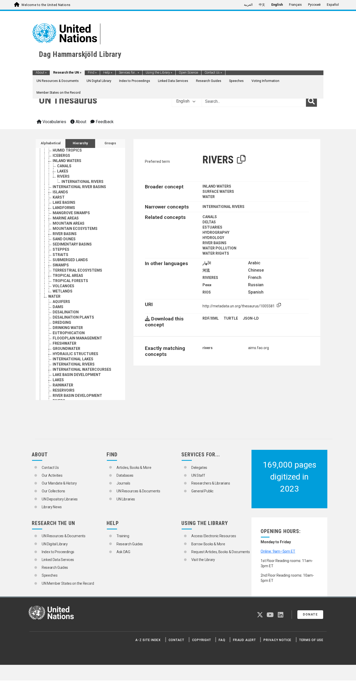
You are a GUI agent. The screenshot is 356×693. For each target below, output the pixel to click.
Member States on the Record (58, 92)
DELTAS (209, 222)
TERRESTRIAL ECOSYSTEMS (77, 270)
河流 (206, 270)
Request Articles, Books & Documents (220, 552)
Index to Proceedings (134, 81)
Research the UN (67, 72)
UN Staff (198, 475)
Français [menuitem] (295, 5)
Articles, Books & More (133, 467)
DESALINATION (66, 312)
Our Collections (53, 491)
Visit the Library (203, 560)
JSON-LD (251, 318)
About (41, 72)
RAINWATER (63, 385)
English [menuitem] (277, 5)
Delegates (199, 467)
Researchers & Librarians (210, 483)
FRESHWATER (64, 343)
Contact (176, 640)
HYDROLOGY (213, 238)
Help (107, 72)
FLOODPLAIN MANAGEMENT (77, 338)
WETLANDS (62, 291)
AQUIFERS (61, 302)
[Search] (311, 101)
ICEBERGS (61, 155)
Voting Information (265, 81)
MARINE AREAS (66, 218)
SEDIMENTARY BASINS (72, 244)
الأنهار (206, 263)
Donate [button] (310, 614)
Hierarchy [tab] (80, 143)
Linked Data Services (173, 81)
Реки (206, 285)
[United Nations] (65, 33)
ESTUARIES (212, 227)
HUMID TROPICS (67, 150)
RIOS (206, 292)
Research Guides (208, 81)
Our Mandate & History (59, 483)
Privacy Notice (277, 640)
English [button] (183, 101)
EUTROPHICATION (69, 333)
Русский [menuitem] (314, 5)
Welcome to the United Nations (45, 5)
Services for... (129, 72)
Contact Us (213, 72)
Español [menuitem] (333, 5)
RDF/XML (210, 318)
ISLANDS (60, 192)
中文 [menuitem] (262, 5)
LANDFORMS (64, 208)
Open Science (188, 72)
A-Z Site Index (148, 640)
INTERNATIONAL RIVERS (82, 182)
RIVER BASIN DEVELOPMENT (77, 395)
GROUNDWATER (66, 349)
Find (92, 72)
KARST (59, 197)
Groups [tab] (110, 143)
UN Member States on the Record (68, 583)
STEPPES (61, 249)
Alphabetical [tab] (51, 143)
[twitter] (260, 616)
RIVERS (63, 176)
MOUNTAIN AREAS (68, 223)
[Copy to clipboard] (241, 159)
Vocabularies (53, 121)
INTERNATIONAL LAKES (73, 359)
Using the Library (159, 72)
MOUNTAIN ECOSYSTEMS (75, 228)
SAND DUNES (64, 239)
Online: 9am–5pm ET (278, 551)
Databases (124, 475)
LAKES (62, 171)
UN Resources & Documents (57, 81)
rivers (207, 348)
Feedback (104, 121)
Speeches (236, 81)
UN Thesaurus (68, 100)
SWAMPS (61, 265)
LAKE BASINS (64, 202)
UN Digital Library (99, 81)
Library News (52, 507)
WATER (54, 296)
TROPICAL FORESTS (70, 281)
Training (122, 536)
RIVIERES (210, 278)
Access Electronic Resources (213, 536)
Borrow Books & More (208, 544)
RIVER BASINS (65, 234)
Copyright (201, 640)
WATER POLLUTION (219, 248)
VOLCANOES (63, 286)
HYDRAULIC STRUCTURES (75, 354)
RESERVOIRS (64, 390)
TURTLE (231, 318)
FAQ (222, 640)
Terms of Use (311, 640)
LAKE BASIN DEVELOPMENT (77, 375)
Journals (123, 483)
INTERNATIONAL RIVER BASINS (79, 187)
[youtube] (270, 616)
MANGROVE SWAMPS (71, 213)
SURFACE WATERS (218, 191)
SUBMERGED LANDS (70, 260)
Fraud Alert (244, 640)
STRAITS (60, 255)
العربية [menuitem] (248, 5)
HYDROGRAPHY (215, 232)
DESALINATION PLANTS (73, 317)
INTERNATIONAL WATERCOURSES (82, 369)
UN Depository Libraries (60, 499)
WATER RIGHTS (215, 253)
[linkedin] (280, 616)
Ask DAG (123, 552)
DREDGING (62, 322)
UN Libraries (125, 499)
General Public (202, 491)
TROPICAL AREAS (68, 275)
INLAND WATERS (67, 161)
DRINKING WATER (68, 328)
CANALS (64, 166)
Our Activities (52, 475)
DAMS (58, 307)
